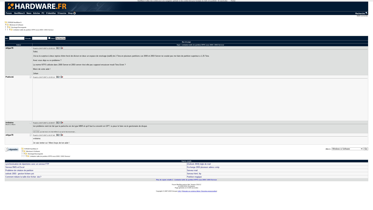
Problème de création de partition (19, 170)
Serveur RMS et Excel (14, 167)
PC (43, 13)
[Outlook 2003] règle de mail (199, 164)
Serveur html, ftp (194, 174)
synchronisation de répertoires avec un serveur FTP (27, 164)
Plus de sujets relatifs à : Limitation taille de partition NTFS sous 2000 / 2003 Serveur (186, 180)
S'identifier (51, 13)
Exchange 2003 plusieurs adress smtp (203, 167)
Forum (9, 13)
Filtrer (53, 38)
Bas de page (186, 42)
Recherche (360, 13)
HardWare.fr (19, 13)
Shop (70, 13)
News (29, 13)
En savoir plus (222, 1)
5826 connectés (362, 16)
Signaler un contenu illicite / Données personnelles (199, 191)
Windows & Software (16, 25)
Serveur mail (192, 170)
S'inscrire (62, 13)
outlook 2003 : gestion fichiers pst (19, 174)
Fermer (233, 1)
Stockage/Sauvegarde (18, 27)
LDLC (180, 191)
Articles (36, 13)
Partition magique (194, 177)
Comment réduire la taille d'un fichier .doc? (23, 177)
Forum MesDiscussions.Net (181, 184)
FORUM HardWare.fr (14, 22)
